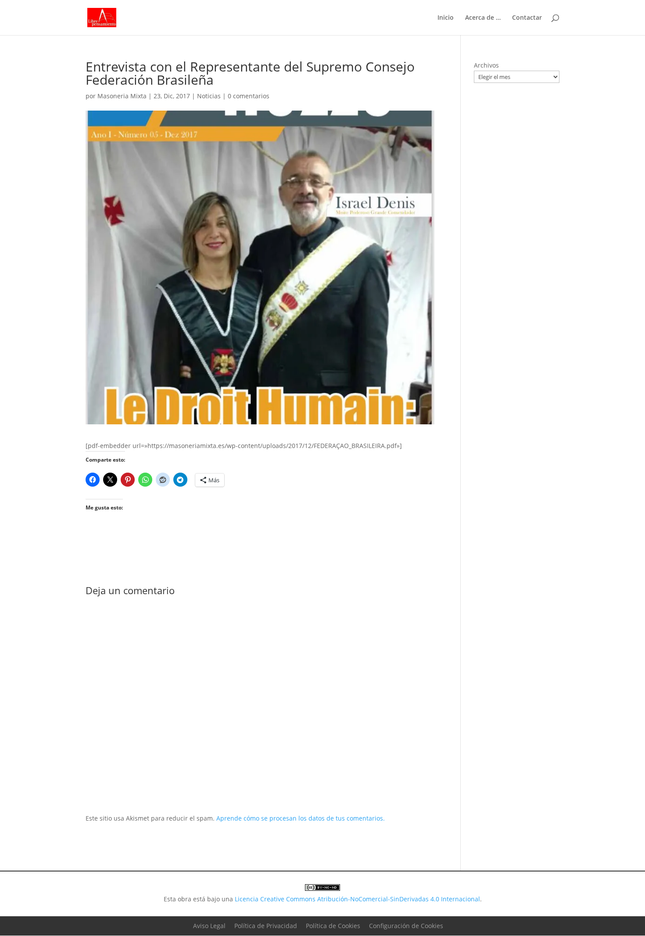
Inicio (445, 18)
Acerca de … (483, 18)
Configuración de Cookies (406, 926)
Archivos (486, 65)
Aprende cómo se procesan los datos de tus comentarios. (300, 818)
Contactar (527, 18)
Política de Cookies (333, 926)
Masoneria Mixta (122, 96)
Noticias (209, 96)
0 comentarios (248, 96)
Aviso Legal (209, 926)
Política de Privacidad (265, 926)
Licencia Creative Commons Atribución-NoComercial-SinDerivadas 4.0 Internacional (357, 899)
